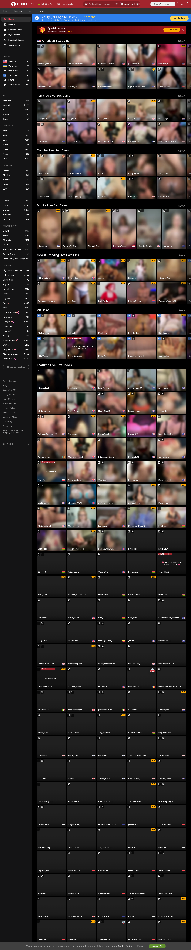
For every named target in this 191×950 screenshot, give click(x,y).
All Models (7, 426)
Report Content (9, 399)
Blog (5, 385)
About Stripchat (9, 381)
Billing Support (9, 394)
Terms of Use (9, 412)
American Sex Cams (55, 40)
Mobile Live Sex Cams (52, 205)
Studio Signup (9, 421)
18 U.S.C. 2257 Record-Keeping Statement (13, 431)
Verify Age (179, 18)
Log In (182, 4)
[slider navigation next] (183, 66)
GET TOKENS (171, 30)
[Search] (117, 4)
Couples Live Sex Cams (53, 150)
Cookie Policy (125, 946)
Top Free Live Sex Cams (53, 95)
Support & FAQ (9, 390)
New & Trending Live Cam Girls (58, 255)
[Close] (182, 29)
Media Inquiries (9, 403)
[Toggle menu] (5, 4)
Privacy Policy (9, 408)
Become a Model (10, 417)
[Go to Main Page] (23, 4)
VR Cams (43, 310)
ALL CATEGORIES (17, 367)
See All (182, 41)
